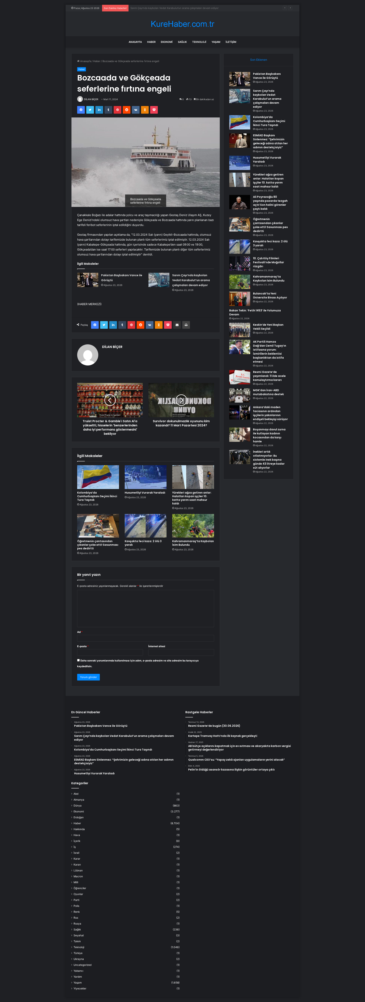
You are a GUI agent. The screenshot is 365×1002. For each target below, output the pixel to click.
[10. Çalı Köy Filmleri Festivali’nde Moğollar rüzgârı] (239, 263)
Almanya (79, 799)
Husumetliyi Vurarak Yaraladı (145, 493)
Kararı (77, 864)
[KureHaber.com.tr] (182, 24)
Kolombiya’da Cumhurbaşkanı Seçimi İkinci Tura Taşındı (162, 8)
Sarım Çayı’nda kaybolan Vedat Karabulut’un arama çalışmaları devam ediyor (191, 280)
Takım (77, 941)
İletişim (231, 41)
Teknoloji (199, 41)
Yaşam (216, 41)
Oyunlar (78, 894)
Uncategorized (82, 964)
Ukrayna (79, 959)
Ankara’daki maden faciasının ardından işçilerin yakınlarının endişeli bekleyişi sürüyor (270, 413)
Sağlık (182, 41)
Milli (76, 882)
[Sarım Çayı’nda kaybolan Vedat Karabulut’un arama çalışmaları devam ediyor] (158, 280)
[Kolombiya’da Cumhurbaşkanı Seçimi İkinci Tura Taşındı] (98, 477)
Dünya (78, 805)
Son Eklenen (258, 59)
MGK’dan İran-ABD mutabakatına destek (268, 392)
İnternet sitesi (156, 646)
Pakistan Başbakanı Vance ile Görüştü (267, 76)
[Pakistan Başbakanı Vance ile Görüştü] (87, 280)
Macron (78, 876)
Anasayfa (135, 41)
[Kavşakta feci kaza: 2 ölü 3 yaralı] (146, 526)
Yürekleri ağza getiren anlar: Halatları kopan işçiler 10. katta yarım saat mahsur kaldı (191, 498)
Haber (151, 41)
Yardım (78, 976)
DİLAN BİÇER (91, 99)
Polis (76, 905)
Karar (77, 858)
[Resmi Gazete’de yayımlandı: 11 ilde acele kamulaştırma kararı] (239, 377)
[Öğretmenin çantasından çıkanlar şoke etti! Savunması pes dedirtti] (98, 526)
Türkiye (78, 953)
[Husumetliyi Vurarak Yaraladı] (146, 477)
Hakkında (79, 829)
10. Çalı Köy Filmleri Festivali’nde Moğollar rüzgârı (268, 262)
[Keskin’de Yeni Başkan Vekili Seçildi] (239, 330)
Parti (76, 899)
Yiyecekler (80, 988)
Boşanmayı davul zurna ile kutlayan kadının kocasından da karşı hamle (269, 435)
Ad (80, 631)
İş (75, 846)
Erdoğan (79, 817)
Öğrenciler (80, 888)
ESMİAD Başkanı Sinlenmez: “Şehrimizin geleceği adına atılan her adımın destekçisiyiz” (270, 141)
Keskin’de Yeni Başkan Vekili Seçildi (268, 327)
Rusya (77, 923)
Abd (76, 793)
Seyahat (79, 935)
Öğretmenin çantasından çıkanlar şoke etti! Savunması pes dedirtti (97, 544)
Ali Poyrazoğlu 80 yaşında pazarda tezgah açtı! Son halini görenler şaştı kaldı (270, 203)
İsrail (76, 852)
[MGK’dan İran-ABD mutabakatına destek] (239, 395)
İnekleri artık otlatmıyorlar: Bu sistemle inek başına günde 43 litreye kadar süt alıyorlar (269, 460)
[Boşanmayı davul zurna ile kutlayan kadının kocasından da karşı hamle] (239, 435)
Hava (77, 835)
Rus (76, 917)
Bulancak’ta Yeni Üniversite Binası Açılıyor (270, 295)
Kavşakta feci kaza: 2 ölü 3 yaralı (143, 543)
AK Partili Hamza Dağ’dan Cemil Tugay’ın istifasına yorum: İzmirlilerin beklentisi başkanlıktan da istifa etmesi (269, 352)
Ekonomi (167, 41)
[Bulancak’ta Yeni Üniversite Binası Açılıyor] (239, 299)
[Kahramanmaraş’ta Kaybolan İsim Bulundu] (193, 526)
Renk (77, 911)
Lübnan (78, 870)
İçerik (77, 840)
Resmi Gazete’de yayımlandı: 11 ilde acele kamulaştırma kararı (269, 376)
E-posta (83, 646)
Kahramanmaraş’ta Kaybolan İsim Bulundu (193, 543)
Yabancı (78, 970)
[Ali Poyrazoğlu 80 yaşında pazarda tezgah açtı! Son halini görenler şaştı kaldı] (239, 202)
